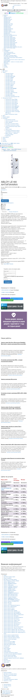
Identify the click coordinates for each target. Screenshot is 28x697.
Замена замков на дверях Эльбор (11, 636)
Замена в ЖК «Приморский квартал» (12, 605)
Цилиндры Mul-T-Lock (8, 23)
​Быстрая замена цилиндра (10, 655)
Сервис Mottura (7, 651)
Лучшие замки (7, 645)
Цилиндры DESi (7, 33)
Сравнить (11, 202)
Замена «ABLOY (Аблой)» (9, 582)
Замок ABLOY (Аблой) (8, 264)
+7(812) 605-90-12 (8, 10)
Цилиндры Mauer (7, 27)
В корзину (5, 200)
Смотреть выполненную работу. (15, 375)
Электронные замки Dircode (10, 40)
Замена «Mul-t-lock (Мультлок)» (11, 595)
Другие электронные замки (9, 47)
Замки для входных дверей (10, 644)
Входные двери (6, 117)
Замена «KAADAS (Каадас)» (10, 590)
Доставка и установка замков (10, 55)
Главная (6, 15)
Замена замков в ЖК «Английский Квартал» (13, 617)
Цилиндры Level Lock (8, 24)
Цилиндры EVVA (7, 21)
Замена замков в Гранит (9, 608)
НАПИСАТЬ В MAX (5, 298)
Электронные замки (7, 98)
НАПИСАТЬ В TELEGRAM (16, 298)
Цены (4, 115)
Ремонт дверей (7, 54)
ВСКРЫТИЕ (6, 62)
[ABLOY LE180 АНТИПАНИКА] (14, 166)
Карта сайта (6, 662)
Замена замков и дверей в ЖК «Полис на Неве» (14, 631)
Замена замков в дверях (9, 609)
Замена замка (6, 58)
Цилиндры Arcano (7, 17)
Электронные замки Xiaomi (9, 39)
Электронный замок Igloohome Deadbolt (13, 654)
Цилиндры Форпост (8, 25)
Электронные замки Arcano (10, 38)
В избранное (5, 202)
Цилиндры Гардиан (7, 30)
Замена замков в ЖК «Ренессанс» (11, 625)
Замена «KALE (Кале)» (9, 591)
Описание (4, 211)
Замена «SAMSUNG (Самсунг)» (11, 598)
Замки (4, 72)
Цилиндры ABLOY (7, 26)
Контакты (5, 141)
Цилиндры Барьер (7, 29)
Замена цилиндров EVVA (9, 643)
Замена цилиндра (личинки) (9, 53)
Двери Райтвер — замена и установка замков (13, 61)
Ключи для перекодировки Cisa (10, 35)
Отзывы (4, 140)
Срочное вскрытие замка (6, 488)
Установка (5, 118)
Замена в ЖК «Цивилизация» (10, 606)
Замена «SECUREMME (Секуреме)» (12, 599)
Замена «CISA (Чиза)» (9, 584)
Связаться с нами (8, 680)
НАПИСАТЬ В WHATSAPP (7, 300)
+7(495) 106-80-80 (20, 10)
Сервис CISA (6, 649)
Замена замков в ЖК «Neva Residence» (12, 613)
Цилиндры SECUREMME (8, 28)
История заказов (7, 685)
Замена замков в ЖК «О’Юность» (11, 621)
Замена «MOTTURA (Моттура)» (11, 594)
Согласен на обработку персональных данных (13, 277)
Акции (4, 138)
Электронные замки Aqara (9, 41)
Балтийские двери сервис (9, 576)
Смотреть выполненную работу (16, 438)
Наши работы (6, 137)
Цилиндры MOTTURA (8, 19)
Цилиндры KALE (7, 22)
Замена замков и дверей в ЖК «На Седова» (13, 629)
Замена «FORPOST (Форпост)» (11, 586)
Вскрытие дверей (7, 578)
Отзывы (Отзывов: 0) (13, 211)
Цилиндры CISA (7, 18)
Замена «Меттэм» (8, 602)
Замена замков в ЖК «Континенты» (12, 618)
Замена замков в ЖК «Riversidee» (11, 616)
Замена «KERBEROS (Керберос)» (11, 593)
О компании (6, 647)
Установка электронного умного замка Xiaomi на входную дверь (14, 60)
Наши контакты (7, 660)
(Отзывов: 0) (4, 189)
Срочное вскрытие (17, 5)
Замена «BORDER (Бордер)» (10, 583)
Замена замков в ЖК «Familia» (10, 610)
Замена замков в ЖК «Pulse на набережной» (14, 614)
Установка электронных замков (10, 56)
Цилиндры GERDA (7, 20)
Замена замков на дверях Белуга (11, 635)
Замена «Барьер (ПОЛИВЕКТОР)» (11, 601)
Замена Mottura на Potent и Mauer (11, 580)
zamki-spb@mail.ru (8, 144)
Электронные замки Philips (9, 37)
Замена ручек (7, 640)
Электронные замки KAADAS (9, 43)
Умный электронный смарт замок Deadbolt (13, 57)
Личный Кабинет (7, 684)
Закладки (6, 687)
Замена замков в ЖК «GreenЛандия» (12, 612)
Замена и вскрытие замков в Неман (12, 637)
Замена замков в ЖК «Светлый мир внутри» (13, 626)
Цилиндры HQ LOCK (8, 34)
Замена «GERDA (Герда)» (9, 589)
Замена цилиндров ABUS (9, 641)
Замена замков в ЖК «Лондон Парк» (12, 620)
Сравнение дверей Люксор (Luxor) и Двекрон (14, 658)
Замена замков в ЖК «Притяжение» (12, 624)
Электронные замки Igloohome (10, 42)
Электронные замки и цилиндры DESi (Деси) (13, 46)
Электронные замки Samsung (10, 45)
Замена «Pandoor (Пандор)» (10, 597)
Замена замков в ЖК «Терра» (10, 656)
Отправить (8, 282)
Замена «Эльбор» (8, 603)
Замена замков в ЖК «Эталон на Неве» (12, 628)
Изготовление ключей (8, 52)
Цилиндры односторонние (9, 32)
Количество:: (4, 192)
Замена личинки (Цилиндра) (10, 639)
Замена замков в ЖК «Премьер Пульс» (12, 622)
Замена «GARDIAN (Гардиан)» (10, 587)
